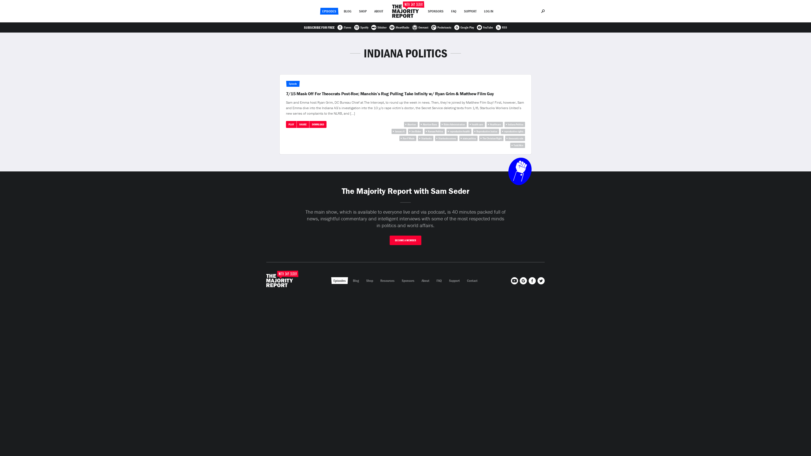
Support (470, 11)
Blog (347, 11)
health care (477, 124)
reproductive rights (513, 131)
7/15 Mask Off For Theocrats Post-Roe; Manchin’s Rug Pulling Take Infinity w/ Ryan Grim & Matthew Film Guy (390, 93)
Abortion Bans (430, 124)
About (378, 11)
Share (303, 124)
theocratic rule (516, 138)
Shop (363, 11)
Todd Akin (518, 145)
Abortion (411, 124)
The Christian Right (492, 138)
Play (291, 124)
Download (318, 124)
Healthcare (495, 124)
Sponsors (436, 11)
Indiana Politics (515, 124)
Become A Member (405, 240)
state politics (469, 138)
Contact (472, 280)
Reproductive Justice (486, 131)
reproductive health (460, 131)
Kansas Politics (435, 131)
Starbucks (426, 138)
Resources (387, 280)
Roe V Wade (409, 138)
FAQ (453, 11)
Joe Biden (416, 131)
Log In (488, 11)
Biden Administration (454, 124)
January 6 (400, 131)
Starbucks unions (447, 138)
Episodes (329, 11)
